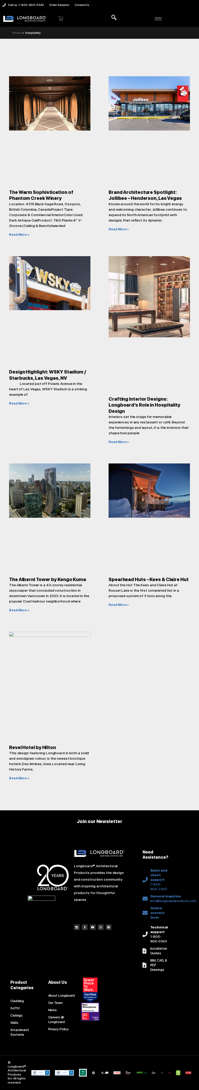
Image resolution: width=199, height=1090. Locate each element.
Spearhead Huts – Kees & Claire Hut (149, 579)
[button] (114, 18)
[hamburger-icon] (158, 18)
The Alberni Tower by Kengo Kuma (47, 579)
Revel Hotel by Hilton (32, 747)
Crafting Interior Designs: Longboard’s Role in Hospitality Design (144, 405)
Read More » (19, 235)
